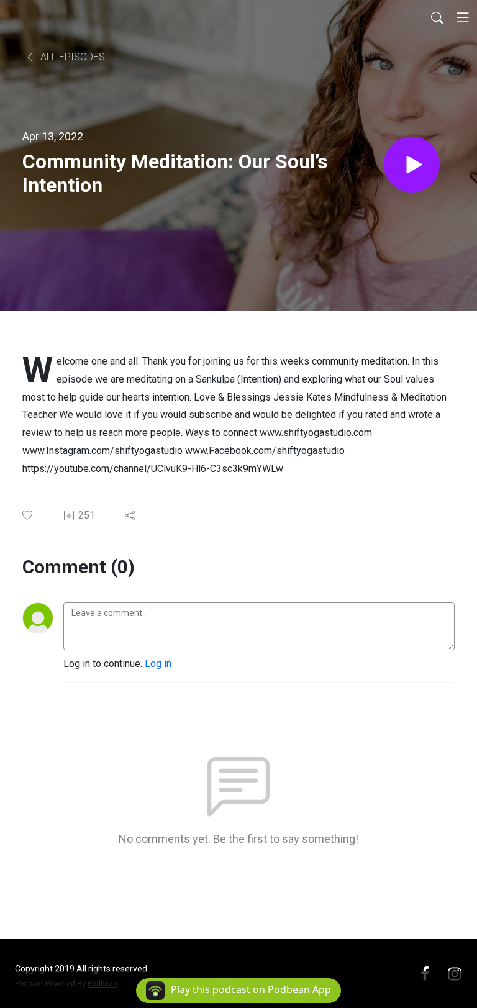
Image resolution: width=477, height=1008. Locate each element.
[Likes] (28, 515)
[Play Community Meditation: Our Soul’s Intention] (412, 165)
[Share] (131, 515)
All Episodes (71, 57)
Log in (158, 664)
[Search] (437, 17)
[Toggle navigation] (462, 17)
